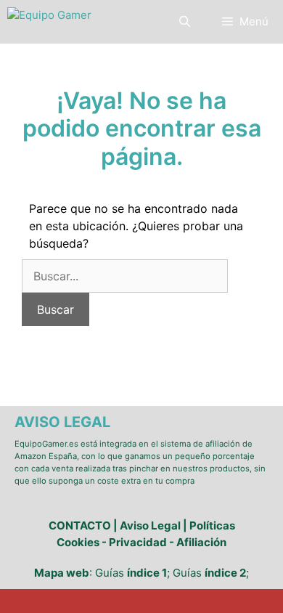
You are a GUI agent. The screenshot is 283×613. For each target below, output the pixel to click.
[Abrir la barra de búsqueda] (184, 22)
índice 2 (225, 573)
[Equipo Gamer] (49, 22)
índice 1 (147, 573)
